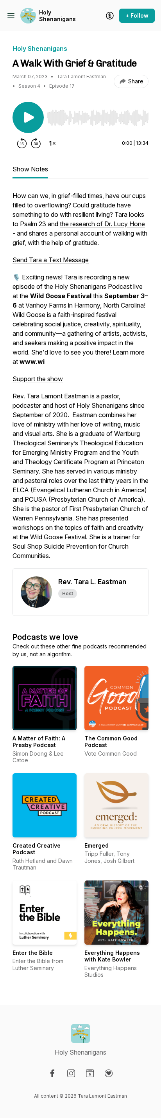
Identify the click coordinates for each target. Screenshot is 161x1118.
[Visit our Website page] (90, 1073)
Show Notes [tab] (30, 169)
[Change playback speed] (52, 143)
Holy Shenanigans (57, 16)
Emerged (96, 845)
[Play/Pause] (28, 117)
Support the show (38, 379)
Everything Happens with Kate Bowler (112, 956)
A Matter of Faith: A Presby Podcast (39, 742)
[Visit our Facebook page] (52, 1073)
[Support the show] (109, 15)
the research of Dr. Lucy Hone (102, 224)
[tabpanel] (80, 379)
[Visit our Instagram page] (71, 1073)
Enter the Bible (33, 952)
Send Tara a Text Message (51, 260)
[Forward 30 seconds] (35, 143)
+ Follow (136, 15)
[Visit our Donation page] (109, 1073)
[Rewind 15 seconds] (21, 143)
